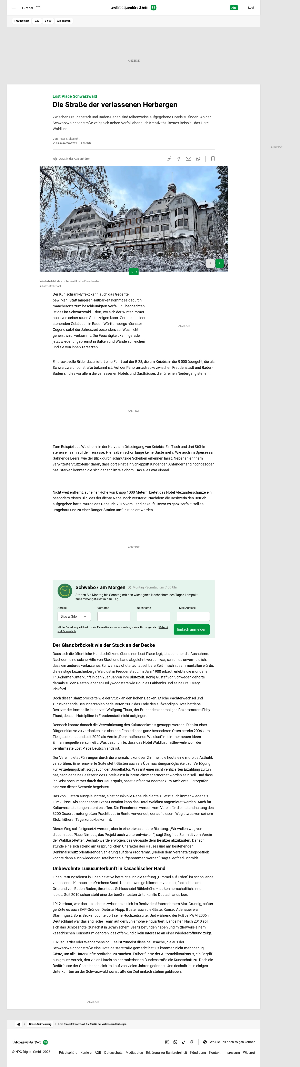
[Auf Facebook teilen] (179, 159)
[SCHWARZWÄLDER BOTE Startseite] (134, 8)
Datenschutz (113, 1053)
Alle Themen (64, 20)
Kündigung (198, 1053)
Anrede (62, 607)
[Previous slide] (210, 263)
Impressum (232, 1053)
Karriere (85, 1053)
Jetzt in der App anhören (74, 158)
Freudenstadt (21, 20)
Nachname (144, 607)
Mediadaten (134, 1053)
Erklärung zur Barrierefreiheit (166, 1053)
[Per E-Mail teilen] (188, 159)
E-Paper (27, 8)
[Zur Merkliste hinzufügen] (212, 159)
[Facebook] (192, 1042)
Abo (234, 7)
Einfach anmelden (191, 629)
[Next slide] (220, 263)
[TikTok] (183, 1042)
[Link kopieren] (169, 159)
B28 (37, 20)
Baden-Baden (85, 888)
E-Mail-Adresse (186, 607)
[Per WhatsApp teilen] (198, 159)
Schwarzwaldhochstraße (73, 367)
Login (251, 7)
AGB (98, 1053)
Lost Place (146, 654)
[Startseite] (18, 1024)
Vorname (103, 607)
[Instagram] (167, 1042)
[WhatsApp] (175, 1042)
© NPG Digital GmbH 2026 (31, 1052)
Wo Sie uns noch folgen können (232, 1042)
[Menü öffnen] (14, 8)
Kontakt (214, 1053)
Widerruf (249, 1053)
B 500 (48, 20)
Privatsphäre (68, 1053)
